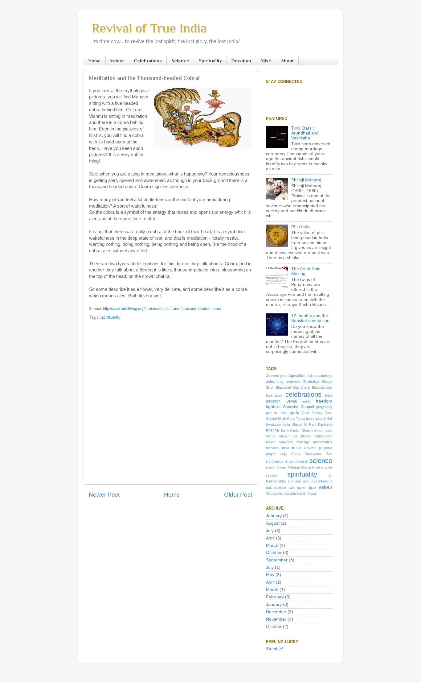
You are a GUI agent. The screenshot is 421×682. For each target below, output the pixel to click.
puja (283, 454)
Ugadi (312, 488)
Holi (329, 418)
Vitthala (283, 493)
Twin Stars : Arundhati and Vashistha (305, 133)
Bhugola (318, 387)
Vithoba (271, 493)
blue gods (274, 395)
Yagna (311, 493)
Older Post (238, 494)
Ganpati (307, 407)
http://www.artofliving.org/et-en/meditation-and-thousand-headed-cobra (162, 309)
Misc (266, 60)
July (270, 530)
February (275, 597)
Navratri (310, 448)
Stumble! (274, 649)
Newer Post (104, 494)
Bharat (305, 387)
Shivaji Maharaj (306, 180)
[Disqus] (170, 401)
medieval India (277, 448)
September (277, 560)
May (270, 574)
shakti (270, 467)
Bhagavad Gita (287, 387)
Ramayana (313, 454)
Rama (295, 454)
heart (310, 418)
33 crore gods (276, 376)
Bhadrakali (311, 381)
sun (290, 481)
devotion (273, 401)
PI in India (301, 227)
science (320, 461)
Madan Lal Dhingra (295, 436)
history (320, 418)
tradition (280, 488)
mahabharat (323, 436)
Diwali (291, 401)
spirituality (111, 317)
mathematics (322, 442)
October (274, 552)
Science (180, 60)
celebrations (303, 394)
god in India (276, 413)
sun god (302, 481)
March (272, 545)
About (287, 60)
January (274, 516)
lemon (318, 430)
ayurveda (293, 381)
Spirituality (210, 60)
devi (328, 395)
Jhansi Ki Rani (304, 424)
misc (296, 447)
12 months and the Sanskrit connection (310, 318)
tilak (269, 488)
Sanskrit (301, 462)
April (270, 538)
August (273, 523)
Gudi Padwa (312, 413)
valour (325, 487)
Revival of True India (149, 28)
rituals (289, 462)
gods (294, 412)
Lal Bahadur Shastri (297, 430)
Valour (117, 60)
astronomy (275, 381)
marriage (303, 442)
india (286, 424)
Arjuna (312, 376)
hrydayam (273, 424)
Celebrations (148, 60)
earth (306, 401)
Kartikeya (325, 424)
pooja (328, 448)
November (276, 619)
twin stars (297, 488)
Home (94, 60)
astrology (325, 376)
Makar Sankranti (279, 442)
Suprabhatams (321, 481)
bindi (328, 387)
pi (320, 448)
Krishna (272, 430)
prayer (271, 454)
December (276, 612)
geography (324, 407)
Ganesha (290, 407)
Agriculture (297, 376)
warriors (297, 493)
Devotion (241, 60)
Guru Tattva (296, 418)
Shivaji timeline (312, 467)
